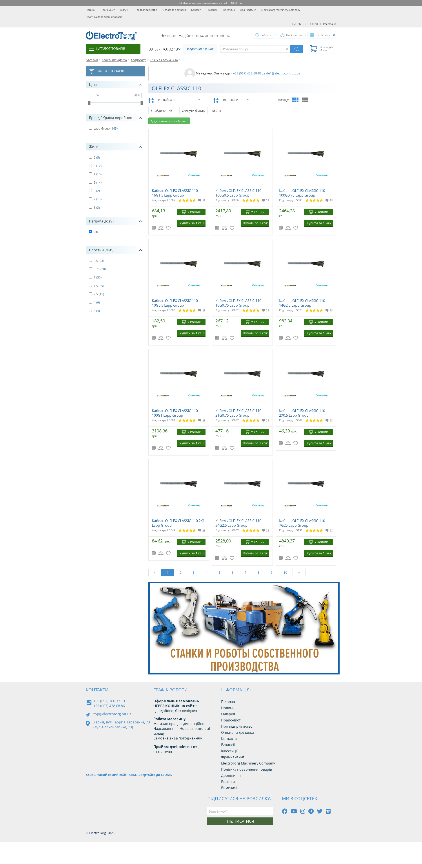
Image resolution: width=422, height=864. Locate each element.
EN (304, 24)
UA (294, 24)
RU (299, 24)
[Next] (332, 663)
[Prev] (322, 663)
